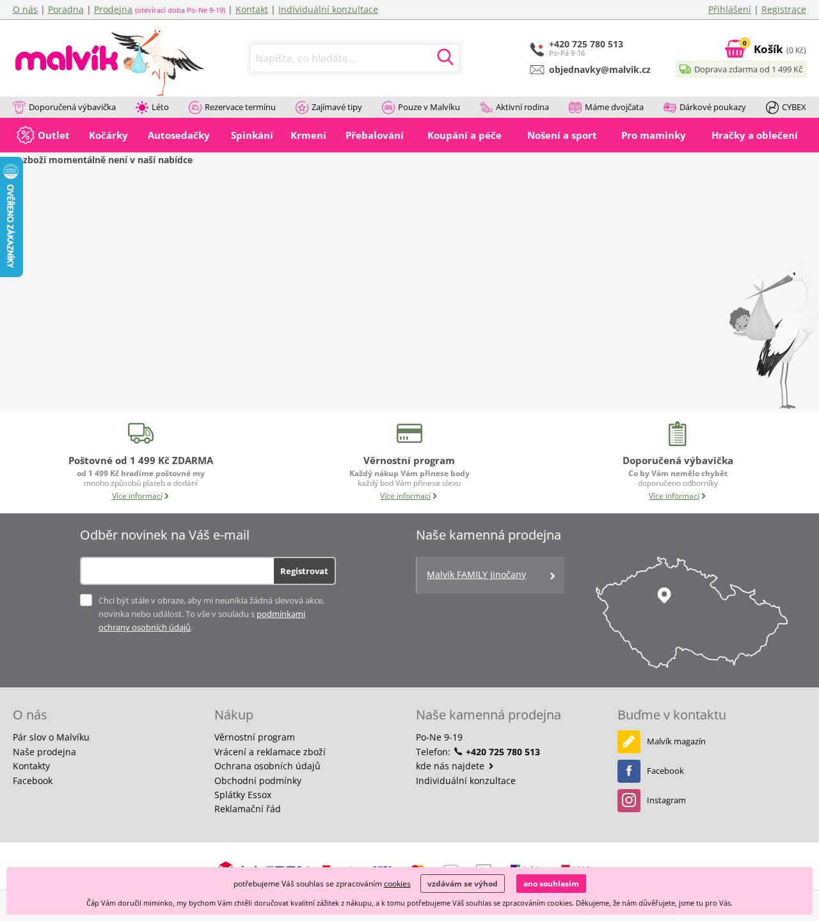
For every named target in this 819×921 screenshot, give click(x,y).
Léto (160, 107)
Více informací (137, 496)
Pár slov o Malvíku (51, 737)
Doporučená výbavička (72, 107)
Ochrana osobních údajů (267, 766)
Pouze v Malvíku (429, 107)
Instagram (666, 800)
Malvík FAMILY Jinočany (476, 574)
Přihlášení (729, 9)
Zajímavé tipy (337, 107)
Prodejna (113, 9)
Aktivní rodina (522, 107)
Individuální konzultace (328, 9)
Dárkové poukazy (713, 107)
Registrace (783, 9)
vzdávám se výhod (462, 883)
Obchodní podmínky (257, 780)
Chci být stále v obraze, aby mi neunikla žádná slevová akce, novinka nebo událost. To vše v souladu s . (211, 614)
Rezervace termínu (240, 107)
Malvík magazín (676, 741)
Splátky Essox (242, 795)
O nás (25, 9)
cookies (397, 883)
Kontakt (251, 9)
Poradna (66, 9)
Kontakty (31, 766)
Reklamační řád (247, 809)
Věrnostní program (254, 737)
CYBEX (794, 107)
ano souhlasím (551, 883)
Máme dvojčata (614, 107)
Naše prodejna (44, 752)
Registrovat (304, 571)
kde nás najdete (451, 766)
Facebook (32, 780)
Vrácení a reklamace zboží (270, 752)
